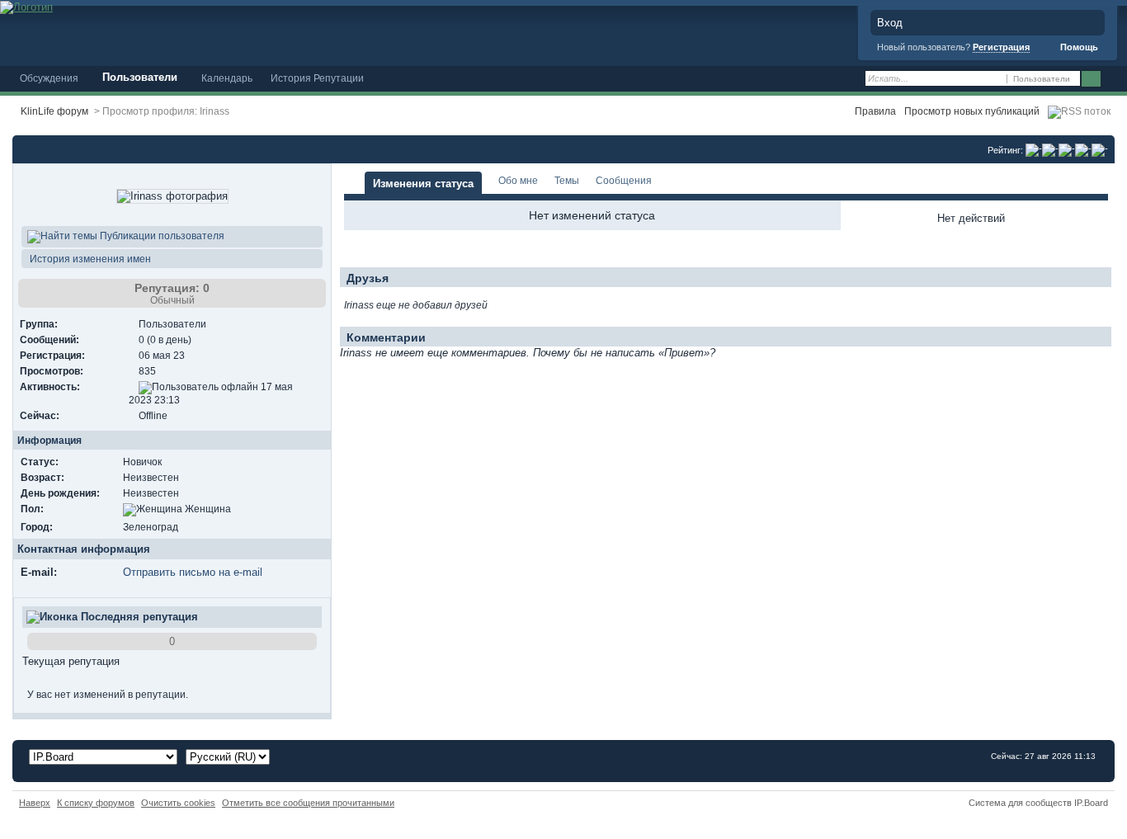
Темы (566, 180)
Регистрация (1001, 47)
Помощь (1078, 47)
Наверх (34, 803)
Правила (875, 111)
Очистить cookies (178, 803)
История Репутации (317, 78)
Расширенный (1112, 79)
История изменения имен (89, 258)
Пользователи (139, 77)
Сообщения (624, 180)
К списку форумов (95, 803)
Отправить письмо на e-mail (192, 572)
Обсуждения (49, 78)
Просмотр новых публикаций (972, 111)
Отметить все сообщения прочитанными (308, 803)
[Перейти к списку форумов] (26, 6)
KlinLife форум (54, 111)
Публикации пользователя (160, 235)
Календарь (226, 78)
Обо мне (518, 180)
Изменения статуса (423, 183)
